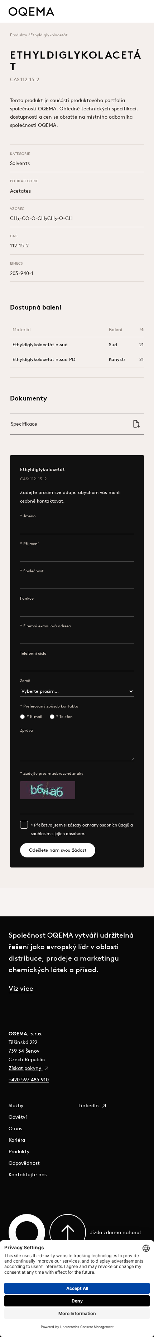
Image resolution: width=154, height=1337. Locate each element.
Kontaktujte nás (28, 1174)
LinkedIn (89, 1105)
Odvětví (18, 1117)
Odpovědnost (24, 1163)
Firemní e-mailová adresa (47, 625)
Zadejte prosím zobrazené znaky (53, 773)
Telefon (66, 716)
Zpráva (26, 730)
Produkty (18, 34)
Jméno (29, 515)
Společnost (33, 570)
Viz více (21, 988)
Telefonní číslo (33, 653)
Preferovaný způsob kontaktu (50, 706)
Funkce (27, 598)
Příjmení (31, 543)
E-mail (36, 716)
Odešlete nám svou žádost (57, 850)
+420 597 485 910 (29, 1079)
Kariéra (17, 1140)
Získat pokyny (26, 1068)
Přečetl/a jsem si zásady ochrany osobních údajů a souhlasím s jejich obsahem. (82, 829)
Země (25, 680)
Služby (16, 1105)
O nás (15, 1128)
